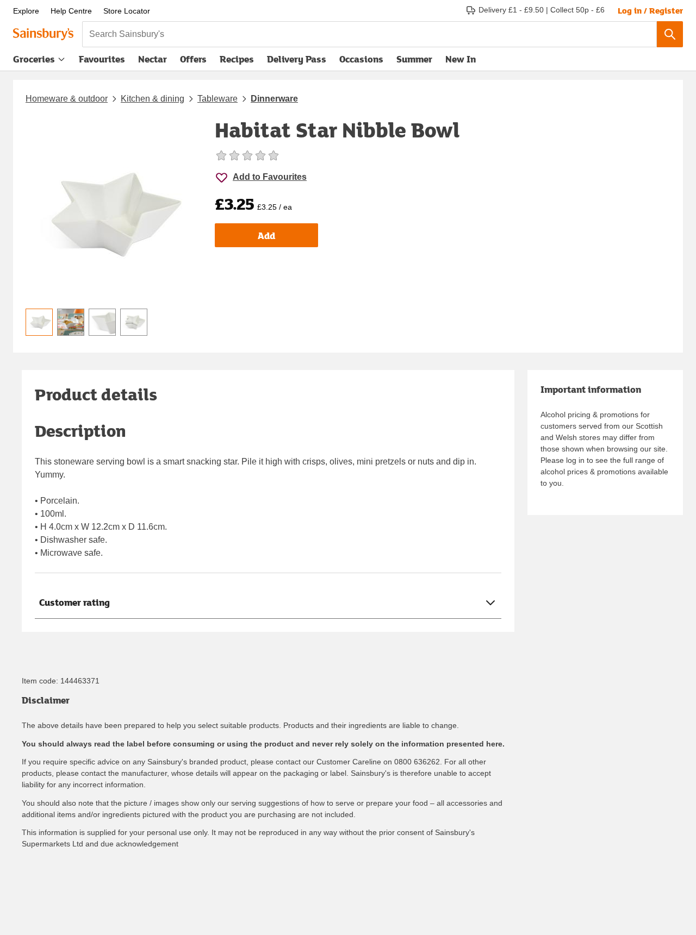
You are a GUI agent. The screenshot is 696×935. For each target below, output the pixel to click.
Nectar (152, 59)
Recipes (237, 59)
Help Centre (71, 11)
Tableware (217, 98)
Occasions (361, 59)
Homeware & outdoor (67, 98)
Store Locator (126, 11)
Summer (414, 59)
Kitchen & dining (152, 98)
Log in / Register (650, 10)
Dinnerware (274, 98)
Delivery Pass (296, 61)
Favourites (102, 59)
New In (460, 59)
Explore (26, 11)
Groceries (34, 59)
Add (266, 235)
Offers (193, 59)
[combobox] (369, 34)
